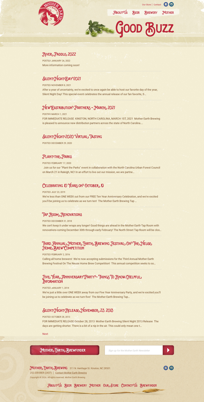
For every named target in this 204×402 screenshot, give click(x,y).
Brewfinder (148, 385)
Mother (168, 12)
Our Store (146, 4)
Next (45, 333)
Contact (157, 4)
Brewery (151, 12)
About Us (120, 12)
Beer (136, 12)
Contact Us (129, 385)
